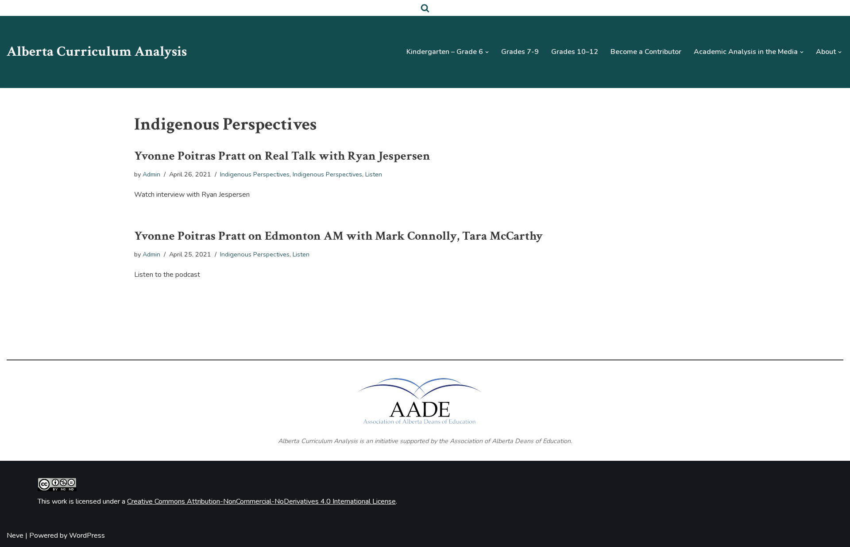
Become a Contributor (645, 52)
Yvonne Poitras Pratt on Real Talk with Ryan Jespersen (282, 156)
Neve (15, 535)
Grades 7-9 (520, 52)
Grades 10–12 (574, 52)
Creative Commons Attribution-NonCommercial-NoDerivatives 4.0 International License (261, 501)
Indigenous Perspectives (255, 174)
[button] (487, 52)
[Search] (425, 8)
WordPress (87, 535)
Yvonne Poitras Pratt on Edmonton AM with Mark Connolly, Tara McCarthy (338, 236)
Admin (151, 174)
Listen (373, 174)
